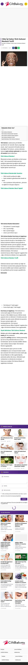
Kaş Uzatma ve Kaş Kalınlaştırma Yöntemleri (20, 602)
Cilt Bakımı (8, 43)
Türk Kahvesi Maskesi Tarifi (8, 137)
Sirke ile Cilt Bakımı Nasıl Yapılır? (6, 524)
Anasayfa (3, 43)
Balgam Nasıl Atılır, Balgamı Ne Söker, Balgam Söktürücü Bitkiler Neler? (5, 545)
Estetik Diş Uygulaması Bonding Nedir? (6, 562)
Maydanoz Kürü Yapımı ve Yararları (6, 465)
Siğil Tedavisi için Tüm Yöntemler (20, 562)
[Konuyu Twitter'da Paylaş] (16, 48)
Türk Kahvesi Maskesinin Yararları (10, 133)
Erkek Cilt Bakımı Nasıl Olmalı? (20, 452)
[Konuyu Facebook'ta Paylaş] (13, 48)
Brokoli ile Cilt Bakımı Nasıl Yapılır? (19, 438)
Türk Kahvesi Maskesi (7, 132)
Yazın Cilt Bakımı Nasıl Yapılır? (6, 601)
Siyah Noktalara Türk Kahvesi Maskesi (11, 139)
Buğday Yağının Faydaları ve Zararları (20, 543)
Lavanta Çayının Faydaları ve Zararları (20, 581)
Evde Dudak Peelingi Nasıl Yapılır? (6, 581)
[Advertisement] (14, 23)
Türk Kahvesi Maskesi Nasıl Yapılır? (10, 135)
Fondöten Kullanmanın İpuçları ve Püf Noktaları (21, 525)
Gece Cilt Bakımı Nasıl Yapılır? (6, 452)
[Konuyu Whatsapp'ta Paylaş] (18, 48)
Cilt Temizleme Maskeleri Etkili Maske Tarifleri (20, 465)
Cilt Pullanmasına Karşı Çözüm (7, 438)
